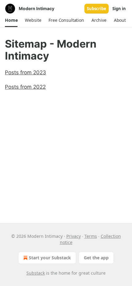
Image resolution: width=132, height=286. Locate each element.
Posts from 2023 (25, 72)
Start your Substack (50, 258)
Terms (90, 236)
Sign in (119, 8)
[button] (11, 20)
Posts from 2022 (25, 87)
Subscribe (96, 8)
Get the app (96, 258)
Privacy (73, 236)
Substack (35, 273)
